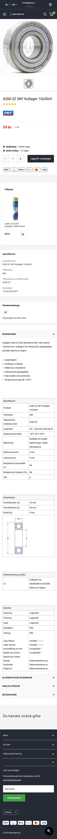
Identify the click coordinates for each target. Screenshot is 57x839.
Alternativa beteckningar (17, 677)
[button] (9, 104)
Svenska (8, 812)
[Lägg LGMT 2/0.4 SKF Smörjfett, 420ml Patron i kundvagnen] (23, 234)
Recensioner (9, 694)
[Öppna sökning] (45, 14)
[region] (28, 219)
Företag (29, 6)
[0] (51, 14)
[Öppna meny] (4, 14)
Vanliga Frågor (11, 686)
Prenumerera (14, 798)
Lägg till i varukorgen (41, 158)
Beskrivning (9, 334)
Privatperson (28, 3)
